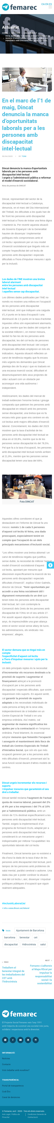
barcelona (9, 937)
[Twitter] (5, 1040)
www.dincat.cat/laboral (19, 908)
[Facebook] (13, 1040)
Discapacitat (30, 33)
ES (50, 4)
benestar (24, 937)
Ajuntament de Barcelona (30, 930)
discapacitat (11, 944)
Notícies (15, 33)
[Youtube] (20, 1040)
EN (46, 4)
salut (43, 944)
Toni (24, 156)
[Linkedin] (28, 1040)
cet (35, 937)
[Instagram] (36, 1040)
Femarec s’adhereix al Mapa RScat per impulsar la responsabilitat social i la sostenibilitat (41, 972)
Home (4, 33)
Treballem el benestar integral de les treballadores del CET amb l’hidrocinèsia (13, 972)
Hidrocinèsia (29, 944)
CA (43, 4)
